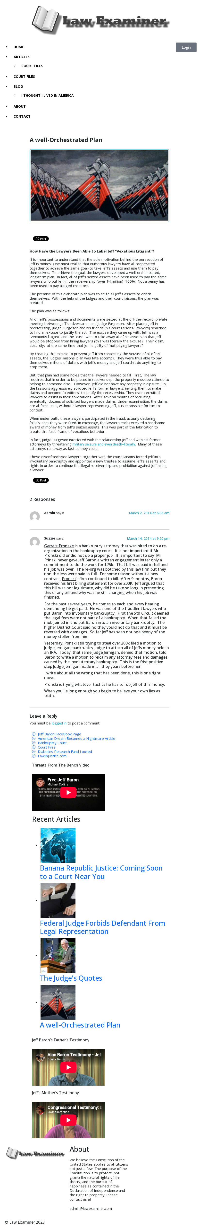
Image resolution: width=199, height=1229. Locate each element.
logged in (59, 723)
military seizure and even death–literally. (104, 444)
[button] (186, 47)
